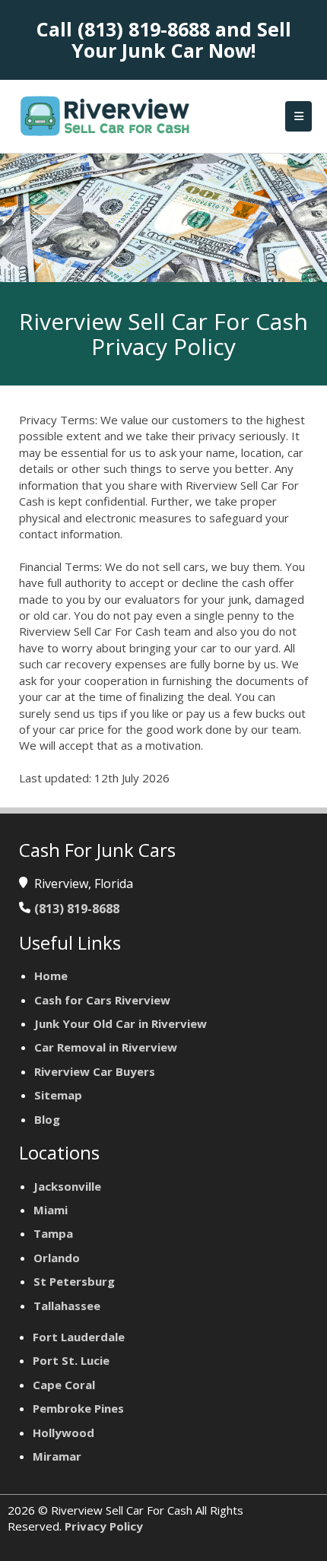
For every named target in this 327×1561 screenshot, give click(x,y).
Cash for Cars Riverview (102, 999)
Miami (50, 1209)
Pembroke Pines (78, 1408)
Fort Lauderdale (79, 1336)
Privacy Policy (104, 1526)
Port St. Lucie (71, 1360)
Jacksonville (67, 1186)
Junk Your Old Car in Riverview (120, 1023)
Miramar (57, 1456)
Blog (47, 1119)
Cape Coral (64, 1384)
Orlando (56, 1257)
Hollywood (63, 1432)
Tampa (53, 1233)
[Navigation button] (298, 116)
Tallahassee (66, 1305)
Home (51, 975)
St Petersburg (74, 1281)
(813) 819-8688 (144, 29)
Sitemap (58, 1095)
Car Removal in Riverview (105, 1047)
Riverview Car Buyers (94, 1071)
